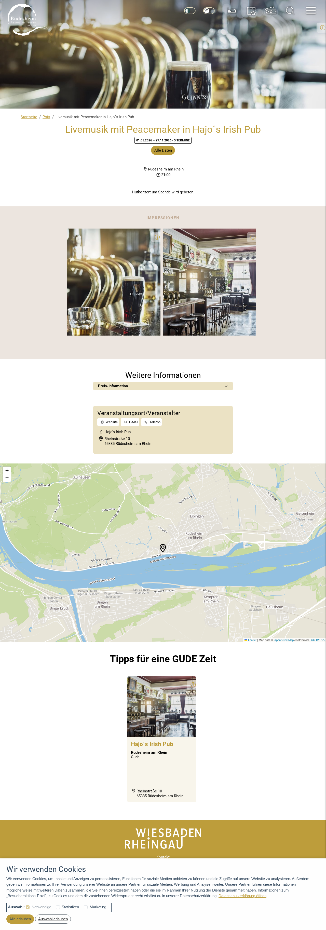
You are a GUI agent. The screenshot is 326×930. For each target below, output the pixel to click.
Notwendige (41, 907)
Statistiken (70, 907)
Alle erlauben (20, 919)
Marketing (98, 907)
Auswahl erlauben (53, 919)
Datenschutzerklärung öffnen (242, 896)
